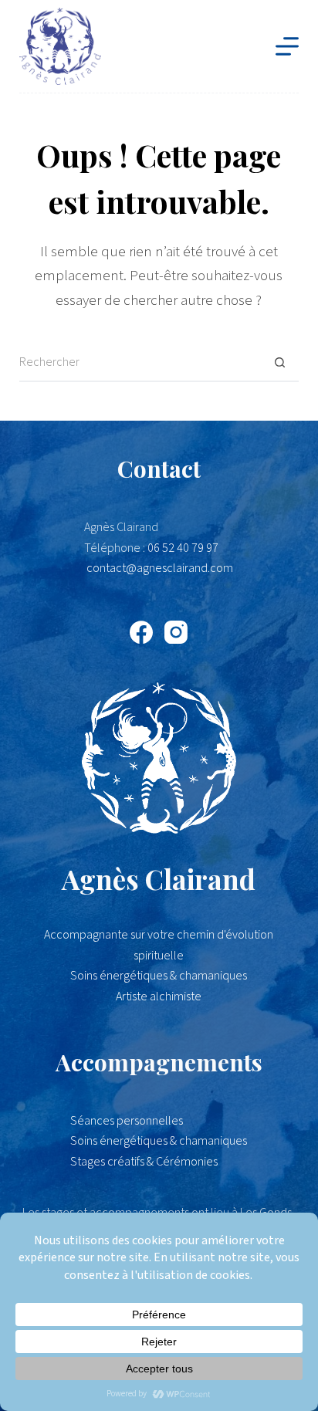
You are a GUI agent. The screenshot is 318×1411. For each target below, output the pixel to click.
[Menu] (287, 46)
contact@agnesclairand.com (159, 568)
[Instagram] (176, 632)
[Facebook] (141, 632)
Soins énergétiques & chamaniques (158, 1140)
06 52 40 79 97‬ (182, 548)
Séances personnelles (126, 1120)
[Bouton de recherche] (279, 362)
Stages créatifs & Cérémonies (144, 1161)
